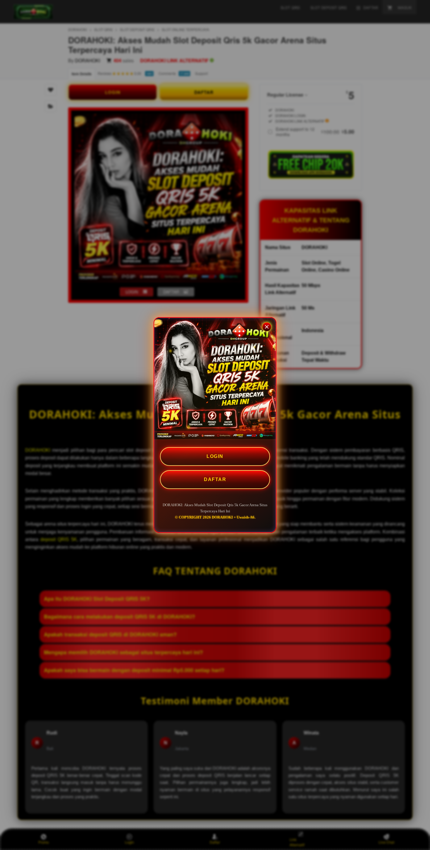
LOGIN (215, 456)
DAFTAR (215, 479)
